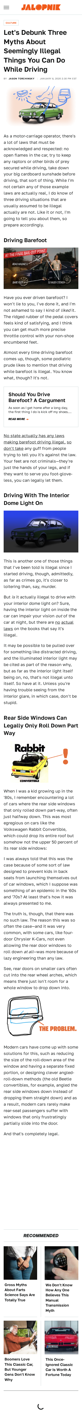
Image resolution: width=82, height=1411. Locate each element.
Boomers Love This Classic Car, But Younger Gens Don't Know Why (20, 1369)
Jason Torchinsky (21, 78)
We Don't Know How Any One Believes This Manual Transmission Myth (59, 1298)
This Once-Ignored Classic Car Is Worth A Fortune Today (59, 1367)
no (57, 622)
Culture (11, 22)
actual (67, 622)
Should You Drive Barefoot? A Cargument (36, 397)
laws (8, 628)
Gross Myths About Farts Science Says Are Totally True (20, 1292)
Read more (16, 419)
